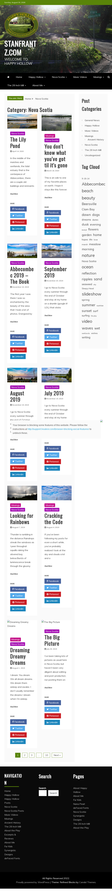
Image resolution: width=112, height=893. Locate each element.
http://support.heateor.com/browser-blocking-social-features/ (58, 429)
